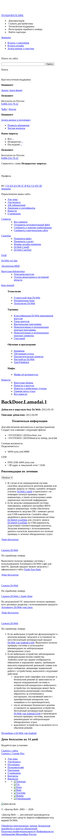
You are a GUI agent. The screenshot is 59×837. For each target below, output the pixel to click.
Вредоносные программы (27, 324)
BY (37, 186)
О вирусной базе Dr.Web (27, 297)
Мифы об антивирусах (26, 374)
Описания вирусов (24, 274)
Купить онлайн (16, 45)
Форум (12, 109)
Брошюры (19, 350)
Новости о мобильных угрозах (30, 388)
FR (19, 186)
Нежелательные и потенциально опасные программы (31, 328)
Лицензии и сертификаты (21, 208)
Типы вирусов (21, 321)
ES (15, 186)
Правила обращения (18, 125)
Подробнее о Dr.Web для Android (19, 733)
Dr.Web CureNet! (22, 250)
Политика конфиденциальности (18, 831)
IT (22, 186)
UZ (33, 186)
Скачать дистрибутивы (20, 23)
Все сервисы (20, 221)
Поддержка (14, 764)
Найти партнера (17, 32)
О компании (14, 213)
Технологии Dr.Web (24, 303)
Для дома (12, 199)
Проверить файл (22, 238)
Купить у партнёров (18, 42)
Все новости (20, 394)
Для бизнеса (14, 202)
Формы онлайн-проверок (27, 244)
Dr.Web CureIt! (21, 247)
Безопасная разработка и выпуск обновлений (25, 827)
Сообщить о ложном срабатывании (33, 227)
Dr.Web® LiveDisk (17, 520)
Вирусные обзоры (23, 382)
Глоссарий (19, 338)
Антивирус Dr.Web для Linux (17, 607)
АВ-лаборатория (16, 205)
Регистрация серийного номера (25, 29)
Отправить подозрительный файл (32, 224)
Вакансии (13, 778)
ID (40, 186)
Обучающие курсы (24, 353)
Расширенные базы (24, 300)
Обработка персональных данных (19, 825)
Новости (12, 210)
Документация (16, 20)
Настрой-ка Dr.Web (24, 359)
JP (25, 186)
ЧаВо (4, 109)
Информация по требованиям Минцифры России (27, 833)
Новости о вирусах (24, 385)
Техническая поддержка (21, 26)
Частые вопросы (16, 128)
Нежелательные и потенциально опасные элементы (31, 334)
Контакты (13, 776)
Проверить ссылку (24, 241)
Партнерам (13, 770)
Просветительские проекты (28, 356)
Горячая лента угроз (24, 391)
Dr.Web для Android (21, 642)
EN (12, 186)
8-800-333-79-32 (9, 104)
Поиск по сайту (9, 58)
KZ (29, 186)
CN (8, 186)
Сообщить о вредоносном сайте (31, 230)
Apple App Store (32, 569)
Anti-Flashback (21, 362)
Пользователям (16, 767)
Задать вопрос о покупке (21, 48)
